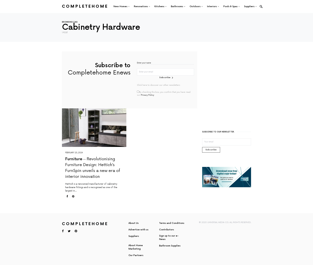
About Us (133, 223)
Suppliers (133, 236)
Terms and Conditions (171, 223)
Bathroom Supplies (169, 245)
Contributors (166, 229)
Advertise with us (138, 229)
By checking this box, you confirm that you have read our (163, 93)
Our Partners (135, 255)
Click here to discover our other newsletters (158, 85)
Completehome (85, 6)
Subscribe (165, 77)
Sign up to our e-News (169, 237)
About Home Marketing (135, 247)
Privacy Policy (147, 95)
